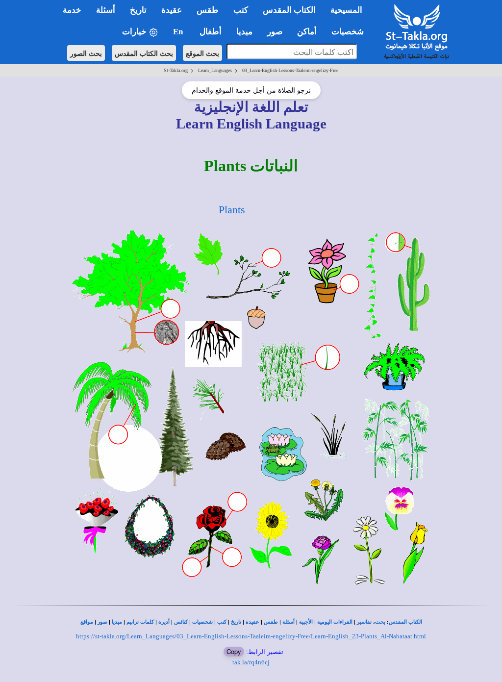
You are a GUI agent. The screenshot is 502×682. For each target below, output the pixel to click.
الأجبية (306, 622)
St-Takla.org (176, 70)
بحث (380, 622)
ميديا (117, 622)
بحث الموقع (202, 53)
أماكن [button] (307, 31)
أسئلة (288, 622)
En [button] (179, 31)
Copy (233, 651)
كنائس (181, 622)
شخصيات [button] (350, 31)
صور (102, 622)
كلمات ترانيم (140, 622)
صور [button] (274, 31)
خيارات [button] (135, 31)
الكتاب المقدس (405, 622)
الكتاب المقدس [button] (289, 10)
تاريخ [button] (138, 10)
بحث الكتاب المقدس (144, 53)
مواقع (86, 622)
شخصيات (202, 622)
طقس (271, 622)
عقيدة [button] (171, 10)
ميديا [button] (244, 31)
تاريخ (236, 622)
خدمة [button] (72, 10)
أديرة (164, 622)
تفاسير (364, 622)
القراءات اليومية (334, 622)
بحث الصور (86, 53)
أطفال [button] (211, 31)
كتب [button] (240, 10)
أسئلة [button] (105, 10)
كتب (221, 622)
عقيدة (252, 622)
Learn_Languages (215, 70)
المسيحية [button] (346, 10)
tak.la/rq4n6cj (251, 662)
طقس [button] (208, 10)
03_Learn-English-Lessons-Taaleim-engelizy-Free (290, 70)
